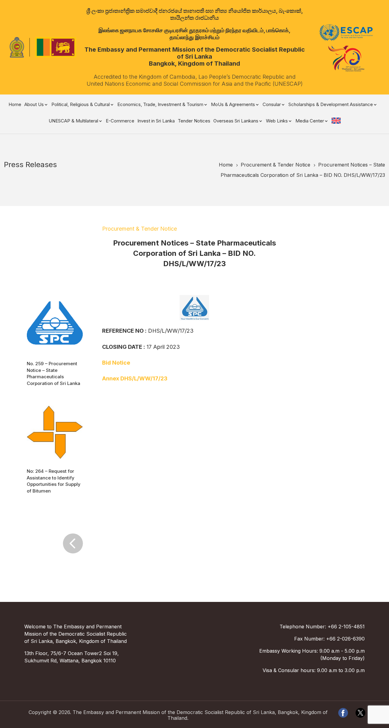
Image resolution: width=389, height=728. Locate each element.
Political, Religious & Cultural (80, 104)
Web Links (277, 121)
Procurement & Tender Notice (139, 228)
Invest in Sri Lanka (156, 121)
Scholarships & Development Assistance (330, 104)
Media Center (309, 121)
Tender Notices (194, 121)
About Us (34, 104)
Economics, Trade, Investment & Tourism (160, 104)
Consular (272, 104)
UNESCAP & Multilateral (73, 121)
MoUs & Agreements (233, 104)
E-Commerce (120, 121)
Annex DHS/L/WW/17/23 (134, 378)
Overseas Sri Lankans (235, 121)
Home (15, 104)
